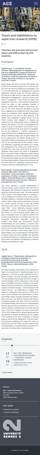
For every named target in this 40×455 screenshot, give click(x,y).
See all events (7, 372)
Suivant (38, 345)
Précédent (1, 345)
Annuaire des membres (11, 409)
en (2, 44)
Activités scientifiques (11, 412)
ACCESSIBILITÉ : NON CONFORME (20, 450)
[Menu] (36, 3)
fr (5, 44)
